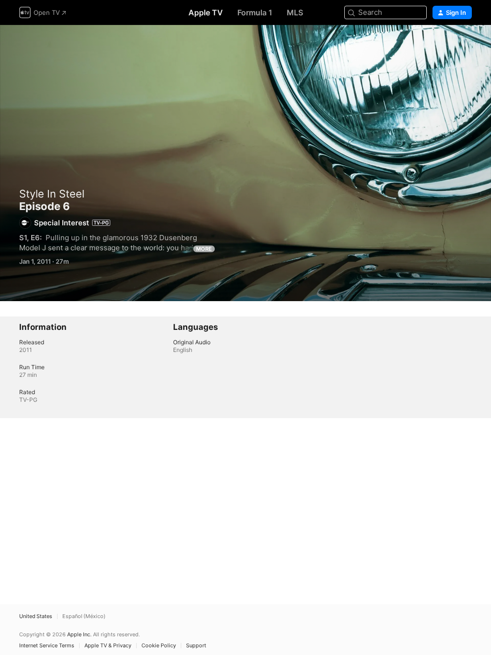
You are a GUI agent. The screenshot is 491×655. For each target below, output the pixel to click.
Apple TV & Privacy (107, 645)
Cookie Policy (158, 645)
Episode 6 (245, 163)
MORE (204, 249)
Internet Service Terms (46, 645)
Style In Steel (51, 193)
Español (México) (83, 616)
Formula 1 (254, 12)
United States (35, 616)
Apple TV (205, 12)
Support (196, 645)
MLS (295, 12)
